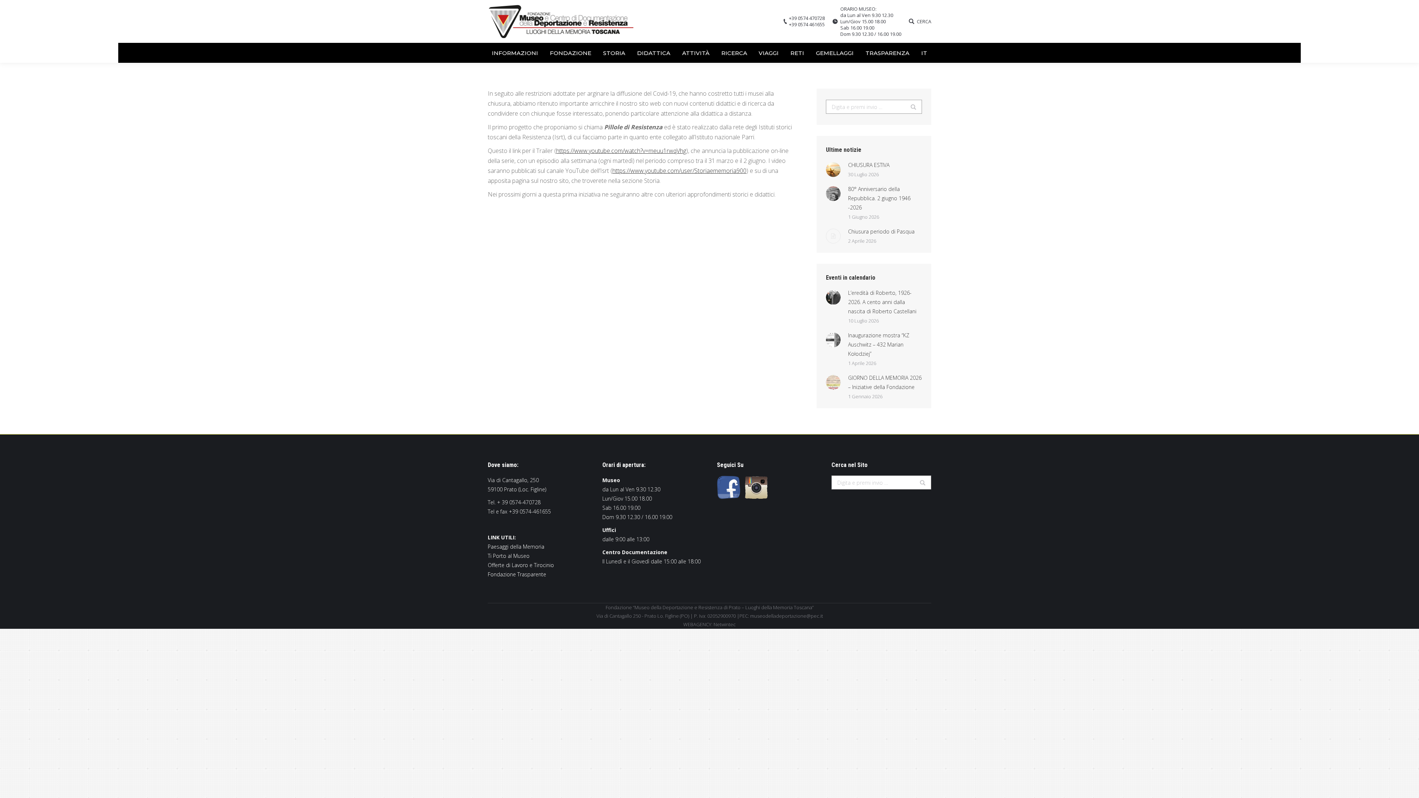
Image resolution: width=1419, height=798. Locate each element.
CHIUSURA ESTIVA (868, 164)
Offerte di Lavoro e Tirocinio (521, 565)
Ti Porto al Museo (509, 555)
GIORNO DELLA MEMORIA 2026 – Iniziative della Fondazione (885, 382)
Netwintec (725, 624)
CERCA (924, 21)
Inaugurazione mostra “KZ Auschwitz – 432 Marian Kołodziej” (878, 344)
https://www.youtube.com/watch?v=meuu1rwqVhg (621, 151)
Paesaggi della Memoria (516, 546)
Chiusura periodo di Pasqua (881, 231)
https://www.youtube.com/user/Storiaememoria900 (679, 171)
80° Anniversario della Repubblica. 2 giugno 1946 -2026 (879, 198)
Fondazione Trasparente (517, 574)
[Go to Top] (1407, 786)
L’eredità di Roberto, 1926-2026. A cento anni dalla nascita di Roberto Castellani (882, 302)
